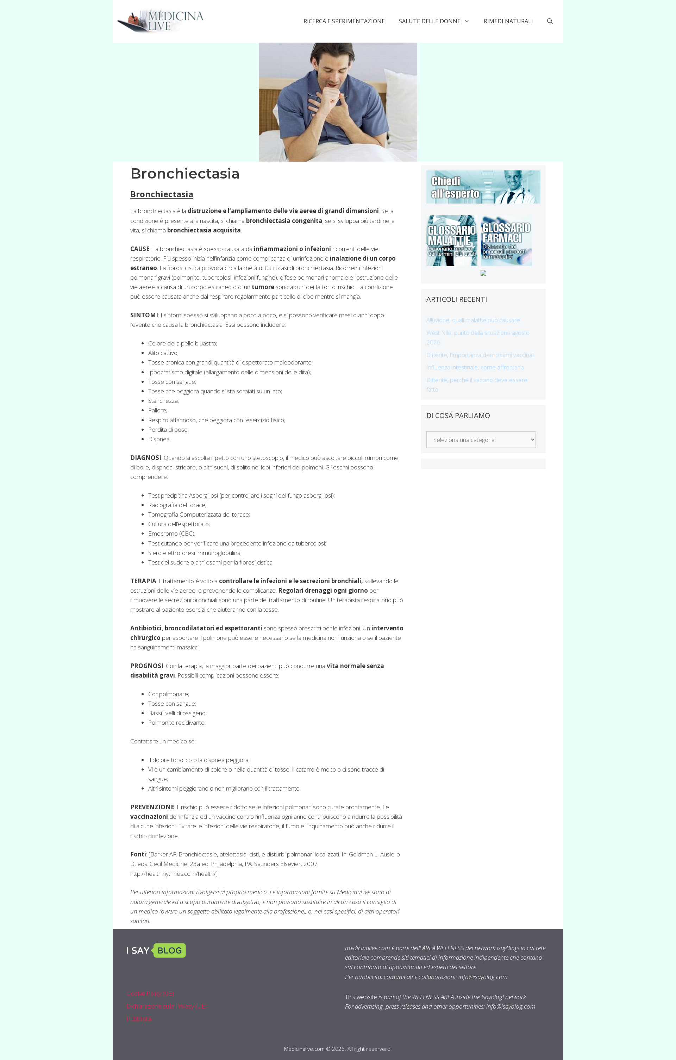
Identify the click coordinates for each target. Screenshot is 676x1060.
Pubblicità (139, 1019)
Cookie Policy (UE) (150, 993)
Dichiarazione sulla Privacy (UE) (167, 1006)
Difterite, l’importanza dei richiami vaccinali (480, 355)
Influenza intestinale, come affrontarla (475, 367)
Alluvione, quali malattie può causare (473, 320)
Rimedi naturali (508, 21)
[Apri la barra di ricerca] (550, 21)
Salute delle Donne (430, 21)
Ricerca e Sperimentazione (344, 21)
